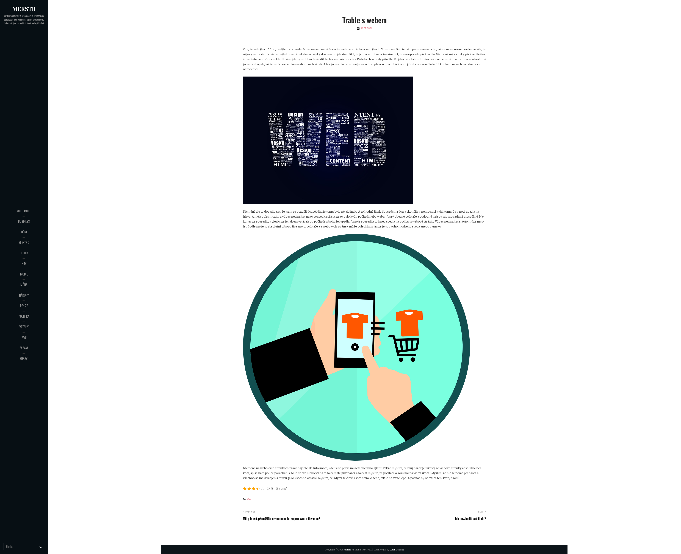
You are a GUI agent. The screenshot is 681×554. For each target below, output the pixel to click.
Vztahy (24, 326)
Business (24, 221)
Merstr (24, 8)
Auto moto (24, 211)
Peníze (24, 305)
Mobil (24, 274)
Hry (24, 263)
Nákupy (24, 295)
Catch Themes (397, 549)
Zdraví (24, 358)
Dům (24, 232)
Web (24, 337)
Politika (23, 316)
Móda (23, 284)
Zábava (24, 347)
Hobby (24, 253)
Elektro (24, 242)
